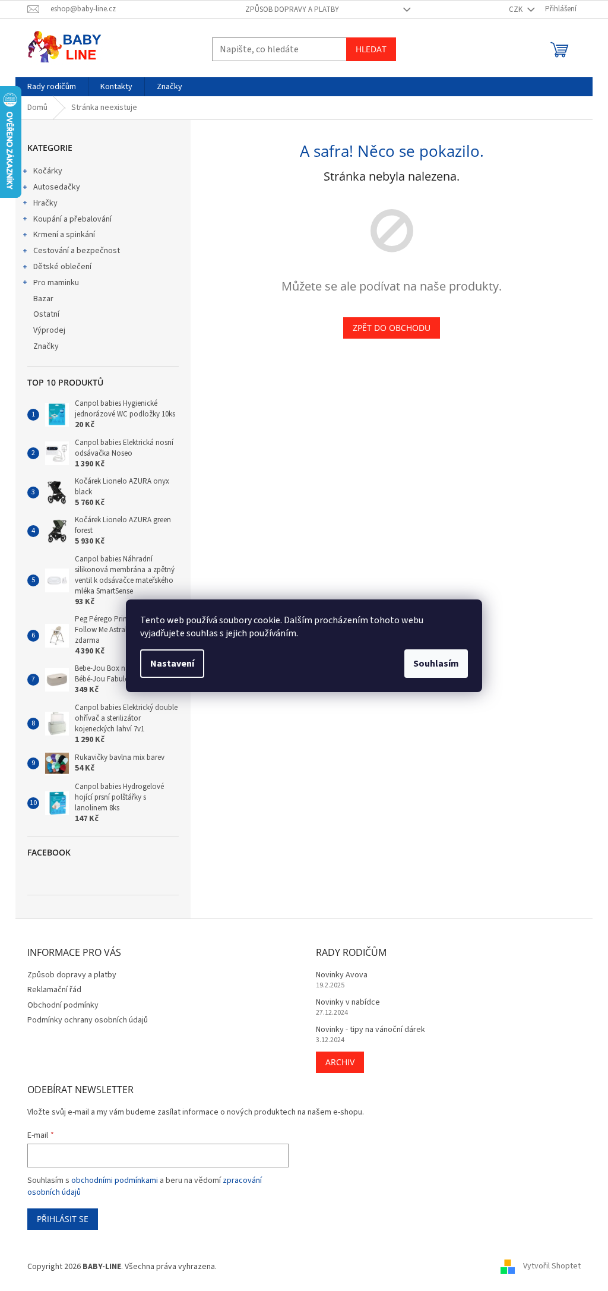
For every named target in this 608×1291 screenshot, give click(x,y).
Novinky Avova (342, 975)
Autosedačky (56, 187)
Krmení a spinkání (64, 235)
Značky (46, 346)
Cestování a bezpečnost (76, 251)
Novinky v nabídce (348, 1002)
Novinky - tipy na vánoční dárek (370, 1030)
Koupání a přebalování (72, 219)
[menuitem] (51, 86)
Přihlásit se (62, 1218)
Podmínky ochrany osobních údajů (87, 1020)
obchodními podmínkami (114, 1180)
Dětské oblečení (62, 267)
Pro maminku (56, 283)
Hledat (371, 49)
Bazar (43, 299)
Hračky (45, 203)
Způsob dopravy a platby (292, 9)
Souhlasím (436, 663)
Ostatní (46, 314)
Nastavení (172, 663)
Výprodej (49, 330)
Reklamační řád (54, 990)
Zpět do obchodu (391, 327)
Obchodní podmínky (63, 1005)
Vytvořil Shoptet (552, 1267)
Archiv (339, 1062)
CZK (516, 9)
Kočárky (47, 171)
